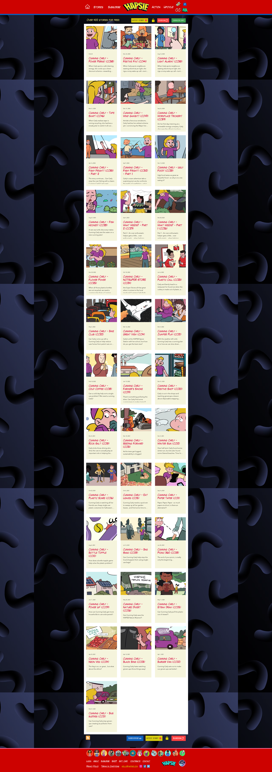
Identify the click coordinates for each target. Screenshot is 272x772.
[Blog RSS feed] (88, 738)
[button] (185, 3)
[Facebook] (144, 766)
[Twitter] (148, 766)
